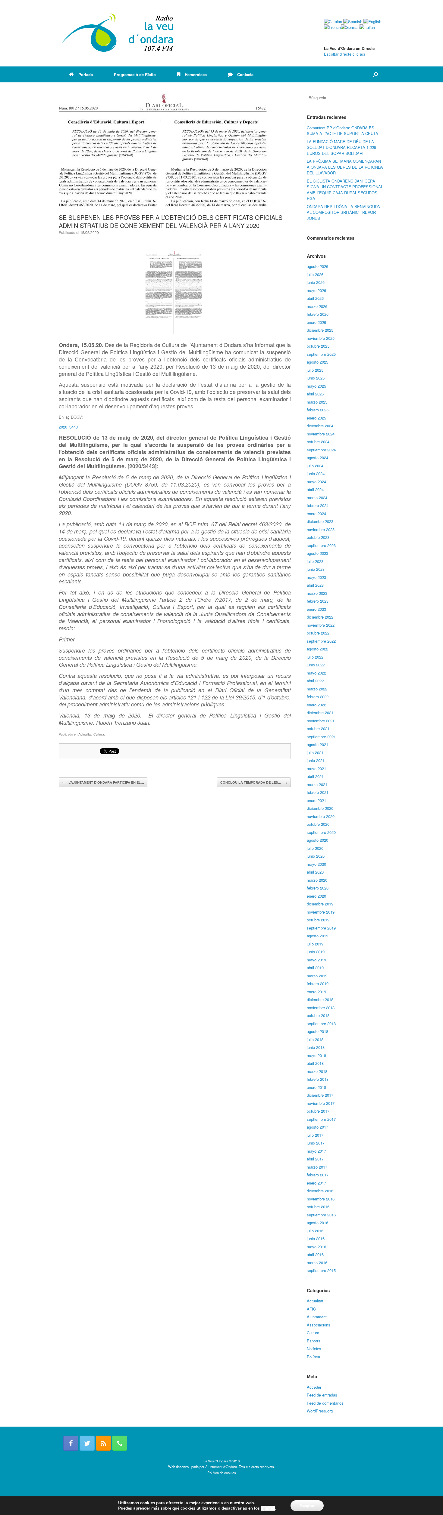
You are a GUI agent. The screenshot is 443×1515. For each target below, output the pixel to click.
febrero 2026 (317, 314)
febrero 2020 (317, 888)
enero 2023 (316, 609)
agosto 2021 (317, 744)
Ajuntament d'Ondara (221, 1466)
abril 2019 (315, 967)
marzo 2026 (317, 306)
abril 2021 (315, 776)
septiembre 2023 (321, 545)
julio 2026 (315, 274)
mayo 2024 (316, 481)
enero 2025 (316, 418)
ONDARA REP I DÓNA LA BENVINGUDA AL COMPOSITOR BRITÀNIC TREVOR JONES (343, 212)
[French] (332, 27)
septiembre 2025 (321, 354)
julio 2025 (315, 370)
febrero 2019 (317, 983)
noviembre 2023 (321, 529)
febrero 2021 (317, 792)
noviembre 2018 (321, 1007)
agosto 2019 (317, 936)
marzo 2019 (317, 976)
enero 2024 (316, 513)
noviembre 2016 (321, 1199)
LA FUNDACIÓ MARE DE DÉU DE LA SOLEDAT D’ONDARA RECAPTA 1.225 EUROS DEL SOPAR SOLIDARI (341, 147)
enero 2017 (316, 1183)
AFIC (311, 1309)
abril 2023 (315, 585)
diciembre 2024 (320, 426)
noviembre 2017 (321, 1103)
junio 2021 (316, 760)
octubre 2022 (318, 633)
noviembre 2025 (321, 338)
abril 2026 (315, 298)
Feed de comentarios (325, 1403)
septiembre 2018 (321, 1023)
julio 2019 (315, 944)
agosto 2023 (317, 553)
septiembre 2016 (321, 1215)
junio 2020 (316, 856)
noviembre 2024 (321, 434)
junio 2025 (316, 378)
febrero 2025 (317, 410)
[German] (350, 27)
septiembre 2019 (321, 928)
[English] (372, 21)
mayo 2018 (316, 1055)
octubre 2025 (318, 346)
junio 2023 (316, 569)
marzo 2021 (317, 784)
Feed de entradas (322, 1395)
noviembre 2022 (321, 625)
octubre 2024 (318, 441)
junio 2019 (316, 951)
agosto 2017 (317, 1127)
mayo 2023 (316, 577)
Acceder (314, 1387)
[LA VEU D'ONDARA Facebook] (70, 1443)
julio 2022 (315, 657)
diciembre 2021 (320, 712)
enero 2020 (316, 896)
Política (313, 1357)
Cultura (98, 734)
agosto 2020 (317, 840)
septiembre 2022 (321, 641)
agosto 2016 (317, 1222)
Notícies (314, 1348)
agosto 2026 (317, 266)
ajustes (268, 1508)
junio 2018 (316, 1047)
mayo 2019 (316, 960)
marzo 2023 (317, 593)
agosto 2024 (317, 457)
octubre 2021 (318, 728)
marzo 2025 (317, 402)
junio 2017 (316, 1143)
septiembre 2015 (321, 1270)
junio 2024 (316, 473)
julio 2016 (315, 1231)
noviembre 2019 (321, 912)
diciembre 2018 (320, 999)
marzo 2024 (317, 497)
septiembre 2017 (321, 1119)
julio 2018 (315, 1039)
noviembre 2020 (321, 816)
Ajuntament (317, 1317)
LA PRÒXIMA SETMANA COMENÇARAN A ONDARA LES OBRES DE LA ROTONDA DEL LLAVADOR (345, 167)
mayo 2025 (316, 386)
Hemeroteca (196, 74)
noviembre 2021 (321, 721)
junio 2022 (316, 665)
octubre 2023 (318, 537)
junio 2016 (316, 1238)
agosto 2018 (317, 1031)
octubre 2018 (318, 1015)
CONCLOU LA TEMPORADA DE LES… (253, 782)
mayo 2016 (316, 1246)
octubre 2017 (318, 1111)
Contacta (245, 74)
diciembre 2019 (320, 904)
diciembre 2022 (320, 617)
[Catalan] (333, 21)
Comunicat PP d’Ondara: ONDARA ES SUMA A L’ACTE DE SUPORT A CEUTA (342, 131)
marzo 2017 (317, 1167)
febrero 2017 (317, 1175)
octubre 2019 (318, 920)
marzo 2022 (317, 689)
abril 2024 (315, 489)
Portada (85, 74)
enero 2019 (316, 991)
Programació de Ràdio (135, 74)
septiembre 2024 (321, 450)
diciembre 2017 (320, 1095)
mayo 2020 (316, 864)
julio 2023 (315, 561)
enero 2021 (316, 800)
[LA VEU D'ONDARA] (118, 33)
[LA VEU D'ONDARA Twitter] (87, 1443)
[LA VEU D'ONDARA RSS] (103, 1443)
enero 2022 (316, 705)
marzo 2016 (317, 1262)
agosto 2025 (317, 362)
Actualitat (85, 734)
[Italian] (367, 27)
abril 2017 (315, 1159)
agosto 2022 (317, 649)
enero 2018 (316, 1087)
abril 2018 (315, 1063)
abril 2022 (315, 681)
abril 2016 (315, 1254)
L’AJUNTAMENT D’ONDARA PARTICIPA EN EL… (103, 782)
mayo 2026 (316, 290)
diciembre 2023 (320, 521)
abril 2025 (315, 394)
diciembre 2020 (320, 808)
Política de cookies (221, 1472)
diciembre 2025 (320, 330)
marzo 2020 (317, 880)
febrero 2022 (317, 696)
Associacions (318, 1325)
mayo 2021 (316, 768)
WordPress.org (320, 1411)
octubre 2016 (318, 1206)
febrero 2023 (317, 601)
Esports (313, 1341)
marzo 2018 (317, 1071)
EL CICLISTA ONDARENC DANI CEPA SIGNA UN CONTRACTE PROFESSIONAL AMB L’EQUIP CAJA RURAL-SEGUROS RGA (345, 189)
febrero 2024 (317, 505)
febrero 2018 (317, 1079)
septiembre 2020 (321, 832)
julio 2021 (315, 752)
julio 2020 (315, 848)
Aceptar (307, 1505)
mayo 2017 (316, 1151)
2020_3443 (68, 427)
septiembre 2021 (321, 736)
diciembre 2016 (320, 1191)
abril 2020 (315, 872)
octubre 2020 (318, 824)
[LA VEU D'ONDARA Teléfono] (119, 1443)
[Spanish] (352, 21)
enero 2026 (316, 322)
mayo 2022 (316, 673)
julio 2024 (315, 466)
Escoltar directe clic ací (344, 54)
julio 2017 (315, 1135)
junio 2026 (316, 282)
